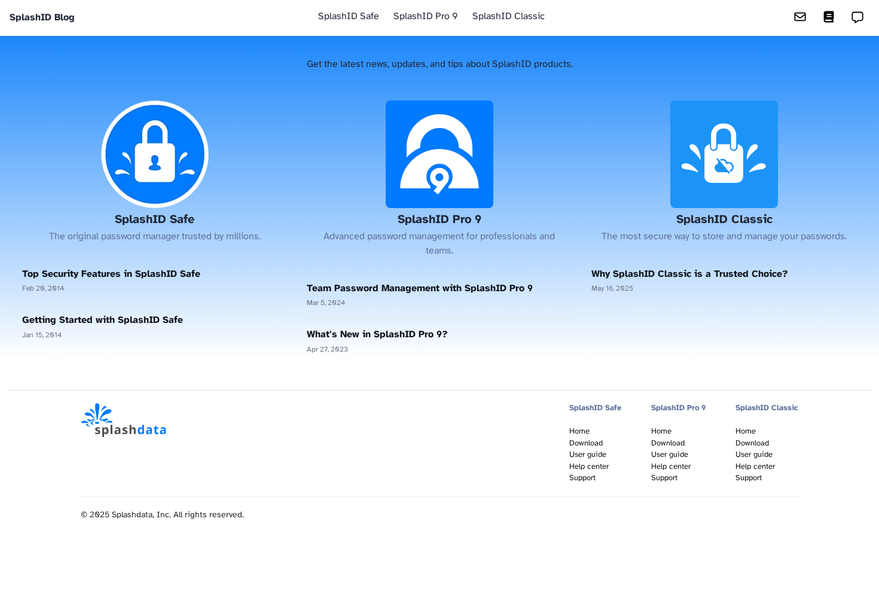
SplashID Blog (42, 18)
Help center (589, 467)
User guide (587, 455)
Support (582, 478)
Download (586, 443)
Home (579, 431)
